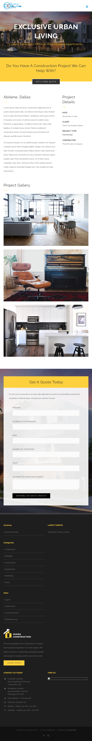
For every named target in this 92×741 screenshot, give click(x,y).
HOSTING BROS (71, 730)
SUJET (15, 463)
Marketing (9, 576)
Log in (7, 600)
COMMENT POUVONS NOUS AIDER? (28, 477)
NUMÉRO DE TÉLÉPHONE (23, 449)
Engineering (10, 569)
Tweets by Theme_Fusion (58, 532)
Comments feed (12, 613)
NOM (14, 435)
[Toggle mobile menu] (87, 6)
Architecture (10, 549)
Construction (10, 563)
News (7, 582)
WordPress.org (11, 619)
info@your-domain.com (17, 702)
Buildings (9, 556)
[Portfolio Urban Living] (46, 34)
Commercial (67, 135)
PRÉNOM (16, 408)
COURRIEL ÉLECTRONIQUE (24, 421)
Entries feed (10, 606)
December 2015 (11, 532)
